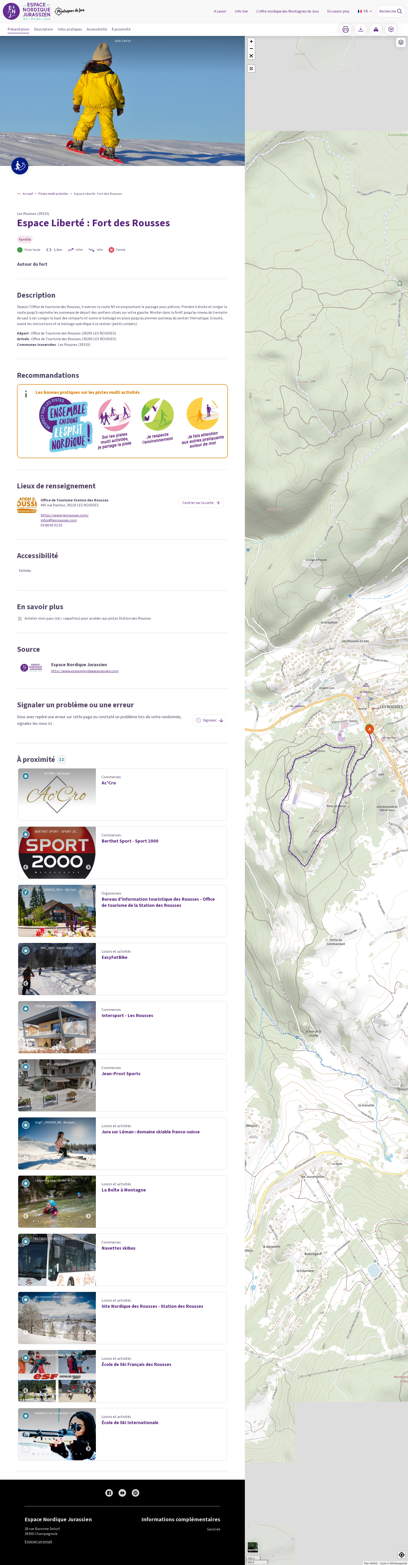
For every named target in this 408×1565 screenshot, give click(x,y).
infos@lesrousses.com (59, 520)
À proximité (121, 29)
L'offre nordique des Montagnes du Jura (287, 11)
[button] (251, 55)
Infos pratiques (70, 29)
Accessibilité (97, 29)
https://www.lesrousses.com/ (65, 515)
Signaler (210, 720)
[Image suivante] (88, 853)
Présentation (18, 29)
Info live (241, 11)
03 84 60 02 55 (51, 525)
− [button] (251, 49)
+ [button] (251, 41)
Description (43, 29)
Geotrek (213, 1529)
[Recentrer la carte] (251, 68)
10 (78, 872)
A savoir (220, 11)
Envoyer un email (38, 1541)
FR (366, 11)
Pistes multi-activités (53, 193)
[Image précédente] (25, 853)
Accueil (28, 193)
